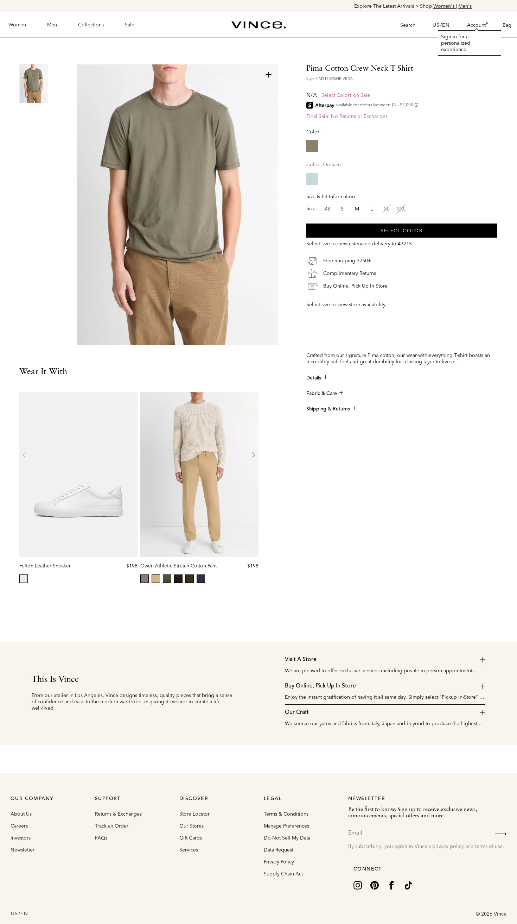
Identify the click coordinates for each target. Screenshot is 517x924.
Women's (290, 6)
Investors (21, 838)
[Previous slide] (24, 455)
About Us (21, 814)
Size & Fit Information (330, 196)
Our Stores (191, 826)
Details (313, 378)
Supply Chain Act (283, 873)
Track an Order (111, 826)
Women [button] (17, 24)
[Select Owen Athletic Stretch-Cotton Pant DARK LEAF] (189, 578)
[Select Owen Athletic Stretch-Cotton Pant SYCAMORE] (167, 578)
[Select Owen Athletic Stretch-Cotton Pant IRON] (144, 578)
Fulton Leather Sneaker (45, 565)
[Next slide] (253, 455)
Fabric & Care (321, 393)
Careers (19, 826)
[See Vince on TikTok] (408, 884)
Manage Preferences (286, 826)
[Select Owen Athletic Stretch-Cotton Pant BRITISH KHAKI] (156, 578)
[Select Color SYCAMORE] (312, 146)
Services (188, 850)
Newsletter (22, 850)
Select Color (401, 230)
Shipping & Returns (328, 409)
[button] (476, 25)
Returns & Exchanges (118, 814)
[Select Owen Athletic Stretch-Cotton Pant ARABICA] (178, 578)
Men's (310, 6)
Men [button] (52, 24)
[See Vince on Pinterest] (374, 884)
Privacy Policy (279, 862)
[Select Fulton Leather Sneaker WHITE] (23, 578)
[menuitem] (17, 25)
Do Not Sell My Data (287, 838)
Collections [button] (91, 24)
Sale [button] (129, 24)
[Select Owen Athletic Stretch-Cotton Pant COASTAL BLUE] (201, 578)
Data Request (278, 850)
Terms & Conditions (286, 814)
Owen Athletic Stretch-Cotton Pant (178, 565)
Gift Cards (190, 838)
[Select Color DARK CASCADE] (312, 179)
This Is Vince (55, 679)
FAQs (101, 838)
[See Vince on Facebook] (391, 884)
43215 (405, 243)
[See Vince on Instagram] (357, 884)
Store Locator (194, 814)
